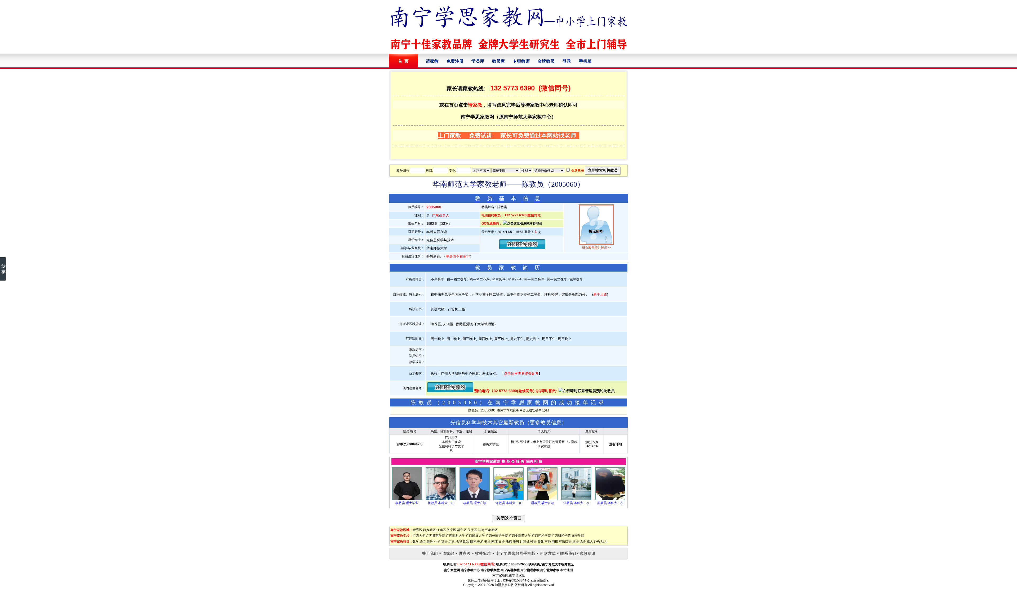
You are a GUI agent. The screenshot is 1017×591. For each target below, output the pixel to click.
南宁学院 (578, 536)
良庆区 (472, 530)
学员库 (477, 61)
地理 (459, 541)
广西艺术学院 (541, 536)
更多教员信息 (545, 422)
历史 (451, 541)
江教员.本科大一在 (576, 503)
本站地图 (566, 570)
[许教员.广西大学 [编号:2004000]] (508, 499)
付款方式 (548, 553)
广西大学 (419, 536)
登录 (567, 61)
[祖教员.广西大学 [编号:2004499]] (441, 499)
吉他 (548, 541)
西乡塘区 (429, 530)
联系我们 (568, 553)
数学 (416, 541)
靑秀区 (417, 530)
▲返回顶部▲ (539, 580)
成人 (590, 541)
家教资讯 (587, 553)
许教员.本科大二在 (509, 503)
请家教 (432, 61)
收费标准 (483, 553)
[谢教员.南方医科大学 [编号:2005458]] (542, 499)
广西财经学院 (561, 536)
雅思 (516, 541)
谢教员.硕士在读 (542, 503)
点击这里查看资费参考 (521, 373)
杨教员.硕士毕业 (406, 503)
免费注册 (455, 61)
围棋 (555, 541)
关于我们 (430, 553)
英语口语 (565, 541)
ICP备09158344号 (516, 580)
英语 (444, 541)
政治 (466, 541)
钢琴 (473, 541)
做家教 (465, 553)
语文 (423, 541)
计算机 (524, 541)
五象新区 (491, 530)
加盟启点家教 (504, 585)
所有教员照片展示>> (596, 248)
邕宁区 (462, 530)
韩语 (533, 541)
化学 (437, 541)
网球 (494, 541)
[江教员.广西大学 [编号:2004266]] (576, 499)
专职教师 (521, 61)
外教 (597, 541)
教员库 (498, 61)
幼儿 (604, 541)
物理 (430, 541)
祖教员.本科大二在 (441, 503)
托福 (509, 541)
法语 (575, 541)
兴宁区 (451, 530)
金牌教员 (546, 61)
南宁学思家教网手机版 (515, 553)
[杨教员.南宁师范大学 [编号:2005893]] (407, 499)
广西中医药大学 (520, 536)
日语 (501, 541)
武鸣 (481, 530)
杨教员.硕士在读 (474, 503)
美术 (480, 541)
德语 (582, 541)
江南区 (441, 530)
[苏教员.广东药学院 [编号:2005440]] (610, 499)
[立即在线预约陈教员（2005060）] (522, 248)
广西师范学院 (435, 536)
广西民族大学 (475, 536)
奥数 (540, 541)
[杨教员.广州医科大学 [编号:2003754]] (475, 499)
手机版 (585, 61)
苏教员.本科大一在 (610, 503)
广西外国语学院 (497, 536)
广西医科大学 (455, 536)
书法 (487, 541)
